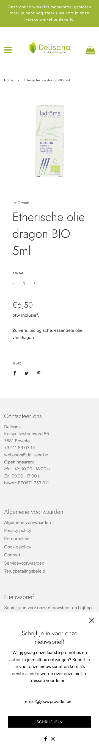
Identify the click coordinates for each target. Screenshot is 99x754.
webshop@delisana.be (26, 454)
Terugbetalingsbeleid (24, 571)
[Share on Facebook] (16, 373)
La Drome (20, 203)
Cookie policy (17, 546)
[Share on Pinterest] (38, 373)
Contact (12, 554)
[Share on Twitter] (26, 373)
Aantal (18, 273)
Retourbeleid (16, 538)
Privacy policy (17, 530)
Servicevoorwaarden (24, 563)
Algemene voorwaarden (27, 522)
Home (8, 80)
